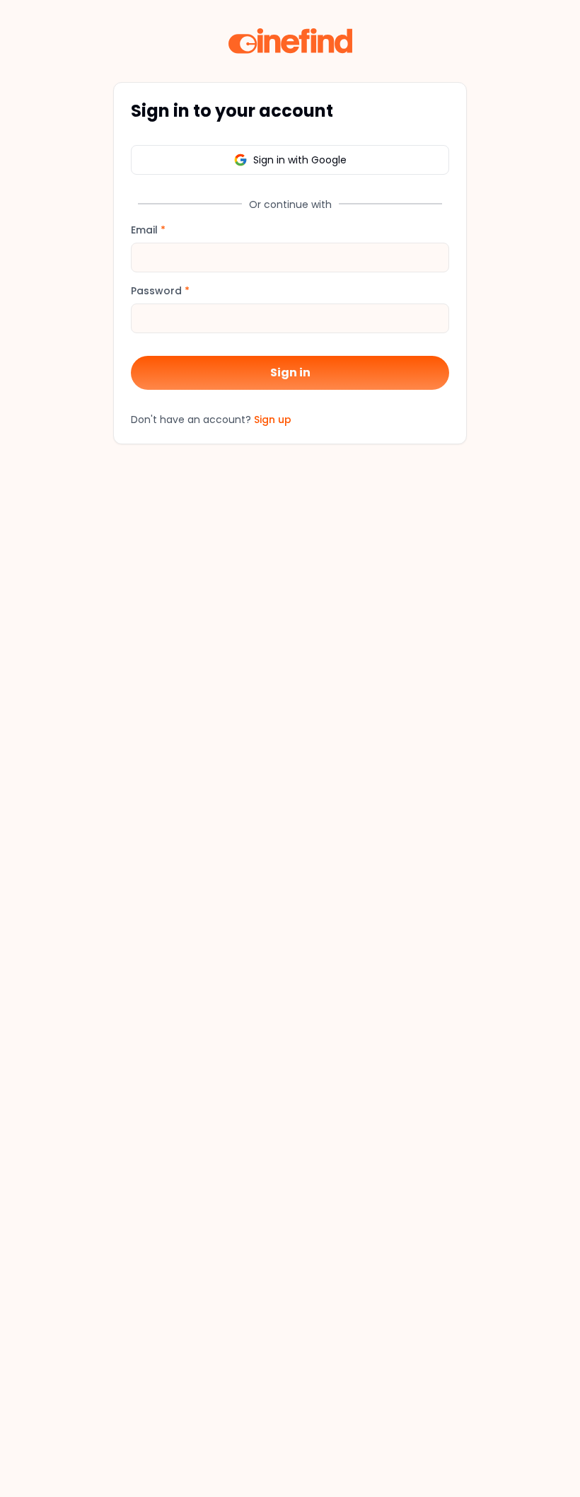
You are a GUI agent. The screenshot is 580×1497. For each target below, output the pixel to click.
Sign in (290, 372)
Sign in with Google (300, 160)
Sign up (272, 419)
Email (148, 230)
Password (160, 291)
